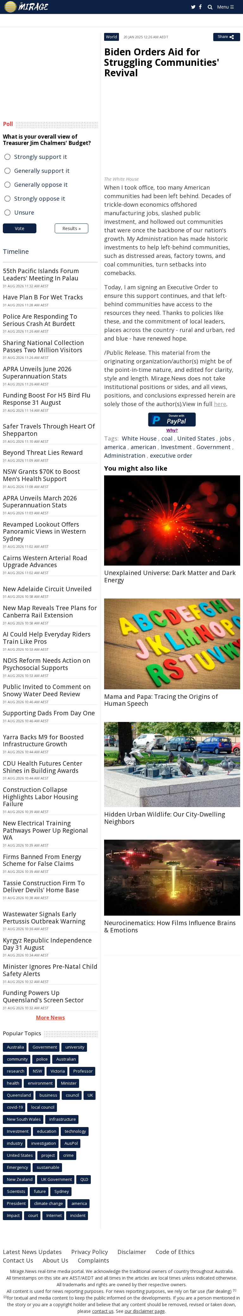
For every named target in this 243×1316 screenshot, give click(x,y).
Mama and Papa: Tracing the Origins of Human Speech (161, 700)
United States (196, 438)
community (17, 1059)
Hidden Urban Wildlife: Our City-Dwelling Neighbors (164, 818)
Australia (15, 1047)
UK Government (56, 1179)
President (16, 1203)
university (74, 1047)
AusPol (71, 1143)
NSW (37, 1071)
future (40, 1191)
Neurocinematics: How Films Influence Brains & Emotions (170, 926)
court (33, 1215)
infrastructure (62, 1119)
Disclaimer (131, 1252)
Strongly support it (40, 156)
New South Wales (24, 1119)
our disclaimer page (145, 1311)
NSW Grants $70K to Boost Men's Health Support (41, 475)
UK (90, 1095)
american (143, 447)
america (115, 447)
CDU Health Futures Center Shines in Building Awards (42, 767)
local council (42, 1107)
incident (77, 1215)
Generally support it (42, 170)
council (72, 1095)
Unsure (24, 212)
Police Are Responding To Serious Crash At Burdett (40, 320)
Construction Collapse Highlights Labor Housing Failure (40, 797)
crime (68, 1155)
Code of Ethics (175, 1252)
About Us (55, 1260)
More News (50, 1017)
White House (139, 438)
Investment (176, 447)
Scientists (16, 1191)
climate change (48, 1203)
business (48, 1095)
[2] (5, 1297)
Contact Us (18, 1260)
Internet (54, 1215)
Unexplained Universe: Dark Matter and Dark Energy (170, 576)
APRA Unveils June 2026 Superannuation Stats (37, 372)
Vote (19, 228)
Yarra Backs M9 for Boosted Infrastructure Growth (43, 741)
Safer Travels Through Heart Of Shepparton (49, 430)
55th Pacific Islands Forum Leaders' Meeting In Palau (41, 274)
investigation (43, 1143)
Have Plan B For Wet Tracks (43, 297)
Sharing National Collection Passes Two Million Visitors (43, 346)
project (48, 1155)
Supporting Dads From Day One (49, 713)
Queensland (19, 1095)
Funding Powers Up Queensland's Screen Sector (43, 996)
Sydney (61, 1191)
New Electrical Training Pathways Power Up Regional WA (45, 830)
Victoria (58, 1071)
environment (40, 1083)
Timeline (16, 251)
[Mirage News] (26, 7)
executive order (171, 455)
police (42, 1059)
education (46, 1131)
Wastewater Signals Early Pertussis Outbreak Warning (44, 917)
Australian (66, 1059)
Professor (83, 1071)
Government (213, 447)
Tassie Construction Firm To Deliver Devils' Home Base (44, 886)
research (15, 1071)
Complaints (93, 1260)
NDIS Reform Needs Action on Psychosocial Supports (46, 664)
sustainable (48, 1167)
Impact (13, 1215)
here (220, 404)
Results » (71, 228)
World (111, 37)
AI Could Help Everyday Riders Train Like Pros (46, 638)
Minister (69, 1083)
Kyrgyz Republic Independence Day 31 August (47, 944)
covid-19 (15, 1107)
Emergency (17, 1167)
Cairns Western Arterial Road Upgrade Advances (45, 561)
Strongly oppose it (39, 198)
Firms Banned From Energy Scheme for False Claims (42, 860)
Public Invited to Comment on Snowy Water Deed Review (46, 690)
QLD (84, 1179)
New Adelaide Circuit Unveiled (47, 589)
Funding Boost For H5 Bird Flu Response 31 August (46, 399)
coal (166, 438)
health (13, 1083)
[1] (234, 1290)
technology (75, 1131)
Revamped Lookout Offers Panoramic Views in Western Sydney (44, 531)
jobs (225, 438)
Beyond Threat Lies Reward (43, 452)
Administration (124, 455)
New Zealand (20, 1179)
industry (15, 1143)
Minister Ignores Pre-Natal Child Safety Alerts (50, 970)
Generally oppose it (41, 184)
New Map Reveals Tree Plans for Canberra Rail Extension (50, 611)
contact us (103, 1311)
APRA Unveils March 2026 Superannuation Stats (40, 502)
